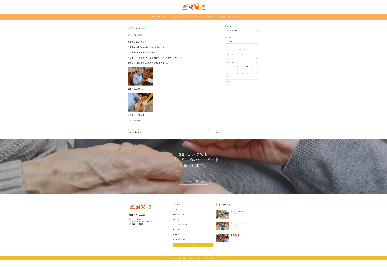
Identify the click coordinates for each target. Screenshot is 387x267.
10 (228, 66)
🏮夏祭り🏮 (235, 235)
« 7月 (227, 81)
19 (237, 69)
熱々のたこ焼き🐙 (237, 211)
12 (237, 66)
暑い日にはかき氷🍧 (238, 223)
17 (228, 69)
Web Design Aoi (209, 258)
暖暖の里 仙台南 (137, 215)
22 (252, 69)
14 (247, 66)
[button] (193, 181)
